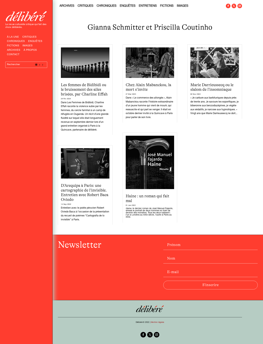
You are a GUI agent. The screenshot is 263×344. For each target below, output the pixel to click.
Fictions (13, 46)
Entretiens (148, 6)
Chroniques (16, 42)
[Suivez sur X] (234, 6)
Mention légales (157, 322)
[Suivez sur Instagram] (239, 6)
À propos (30, 50)
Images (28, 46)
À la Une (13, 37)
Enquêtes (35, 42)
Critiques (29, 37)
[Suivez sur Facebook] (228, 6)
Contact (13, 55)
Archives (13, 50)
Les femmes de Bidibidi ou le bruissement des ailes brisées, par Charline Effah (84, 89)
